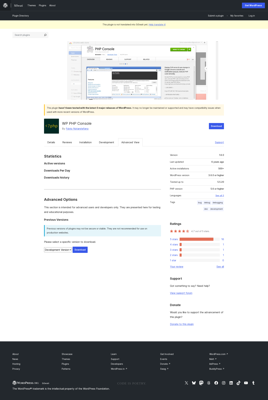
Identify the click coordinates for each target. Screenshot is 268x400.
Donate (165, 364)
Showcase (67, 354)
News (15, 359)
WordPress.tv (119, 368)
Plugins (65, 364)
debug (207, 202)
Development (106, 142)
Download (216, 126)
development (216, 209)
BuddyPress (216, 368)
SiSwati (45, 383)
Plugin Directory (20, 15)
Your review (176, 266)
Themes (66, 359)
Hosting (16, 364)
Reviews (67, 142)
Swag (164, 368)
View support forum (181, 293)
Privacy (16, 368)
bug (200, 202)
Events (163, 359)
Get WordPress (253, 5)
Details (51, 142)
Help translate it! (157, 24)
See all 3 (219, 195)
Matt (213, 359)
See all (220, 266)
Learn (114, 354)
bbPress (215, 364)
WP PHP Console (77, 123)
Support (219, 142)
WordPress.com (218, 354)
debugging (218, 202)
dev (206, 209)
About (15, 354)
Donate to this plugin (182, 324)
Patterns (66, 368)
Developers (117, 364)
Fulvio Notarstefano (77, 128)
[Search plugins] (45, 35)
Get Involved (167, 354)
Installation (85, 142)
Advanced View (130, 142)
